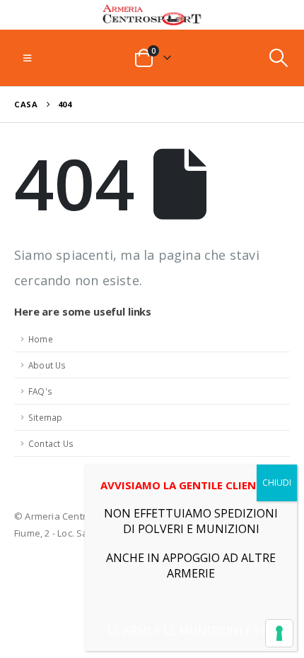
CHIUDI (276, 483)
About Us (47, 365)
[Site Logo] (152, 15)
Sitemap (45, 417)
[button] (27, 58)
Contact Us (51, 443)
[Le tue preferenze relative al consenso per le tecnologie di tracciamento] (279, 633)
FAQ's (40, 391)
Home (40, 339)
